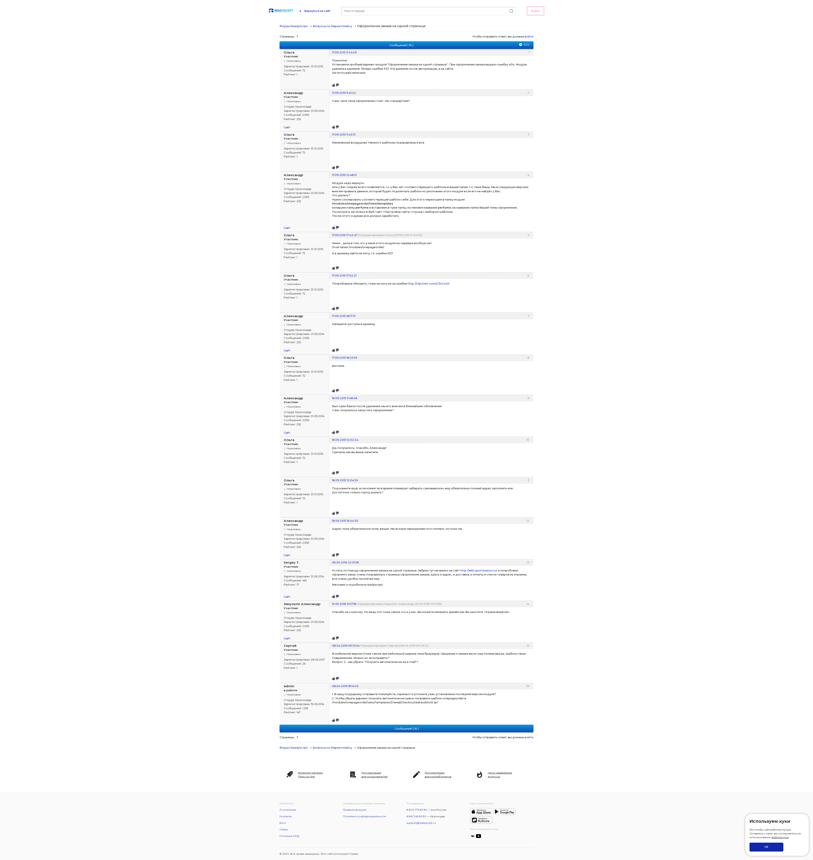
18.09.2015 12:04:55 (345, 480)
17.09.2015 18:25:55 (344, 357)
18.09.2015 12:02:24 (345, 439)
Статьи (283, 829)
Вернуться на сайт (317, 10)
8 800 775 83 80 (416, 809)
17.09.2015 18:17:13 (343, 316)
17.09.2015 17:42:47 (344, 235)
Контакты (285, 816)
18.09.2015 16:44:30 (345, 520)
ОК (766, 847)
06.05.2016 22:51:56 (345, 562)
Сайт (287, 127)
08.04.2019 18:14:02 (345, 686)
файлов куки (780, 837)
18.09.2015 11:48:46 (344, 398)
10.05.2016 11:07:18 (344, 604)
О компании (287, 809)
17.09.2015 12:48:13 (344, 175)
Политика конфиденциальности (364, 816)
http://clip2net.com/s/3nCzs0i (428, 283)
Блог (282, 822)
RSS (527, 44)
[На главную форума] (281, 11)
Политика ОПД (289, 836)
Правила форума (354, 809)
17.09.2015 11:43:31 (343, 134)
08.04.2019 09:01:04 (346, 645)
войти (529, 36)
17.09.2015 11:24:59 (344, 52)
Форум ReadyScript (293, 26)
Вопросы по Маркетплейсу (332, 26)
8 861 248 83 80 (416, 816)
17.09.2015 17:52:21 (344, 275)
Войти (535, 10)
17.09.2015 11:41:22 (344, 92)
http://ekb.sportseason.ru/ (478, 570)
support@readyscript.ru (421, 822)
